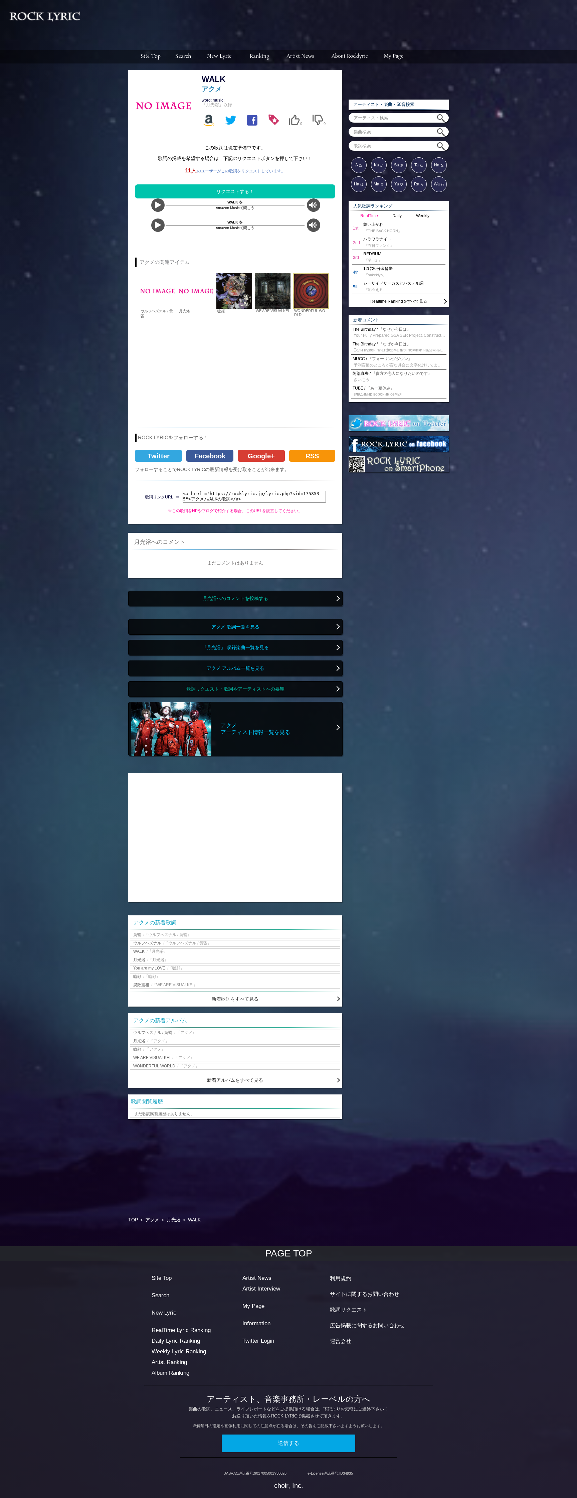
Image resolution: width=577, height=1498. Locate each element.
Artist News (256, 1278)
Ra (419, 184)
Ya (398, 184)
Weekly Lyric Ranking (179, 1351)
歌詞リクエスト (348, 1310)
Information (256, 1323)
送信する (288, 1443)
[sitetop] (150, 56)
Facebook (210, 456)
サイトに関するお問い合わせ (364, 1294)
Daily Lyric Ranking (176, 1341)
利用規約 (340, 1278)
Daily (397, 215)
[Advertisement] (331, 22)
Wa (439, 184)
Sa (398, 165)
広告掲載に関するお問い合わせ (367, 1325)
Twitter (159, 456)
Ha (359, 184)
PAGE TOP (288, 1253)
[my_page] (394, 56)
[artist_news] (300, 56)
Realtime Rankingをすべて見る (398, 301)
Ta (418, 165)
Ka (378, 165)
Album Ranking (170, 1373)
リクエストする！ (235, 191)
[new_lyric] (219, 56)
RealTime (369, 215)
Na (439, 165)
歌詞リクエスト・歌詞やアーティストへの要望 (235, 689)
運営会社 (340, 1341)
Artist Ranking (169, 1362)
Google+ (261, 456)
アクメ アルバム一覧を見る (235, 668)
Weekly (422, 215)
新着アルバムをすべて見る (235, 1080)
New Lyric (164, 1313)
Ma (379, 184)
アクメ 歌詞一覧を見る (235, 626)
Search (160, 1295)
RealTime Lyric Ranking (181, 1330)
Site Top (162, 1278)
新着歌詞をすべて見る (235, 999)
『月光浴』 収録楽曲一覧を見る (235, 647)
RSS (312, 456)
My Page (253, 1306)
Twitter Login (258, 1341)
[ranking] (259, 56)
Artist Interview (261, 1289)
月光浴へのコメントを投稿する (235, 598)
